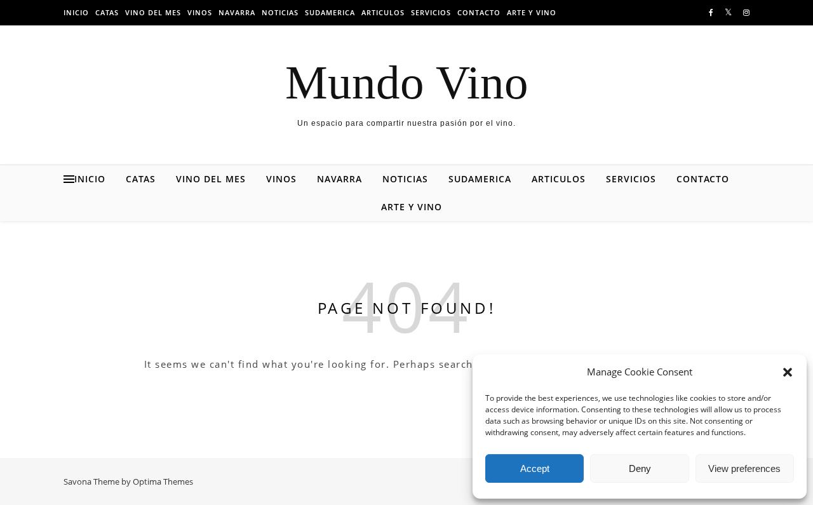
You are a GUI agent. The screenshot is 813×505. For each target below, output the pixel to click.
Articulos (383, 12)
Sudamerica (330, 12)
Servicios (431, 12)
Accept (534, 468)
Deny (640, 468)
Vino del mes (153, 12)
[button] (787, 372)
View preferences (744, 468)
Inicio (76, 12)
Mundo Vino (406, 82)
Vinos (199, 12)
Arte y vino (531, 12)
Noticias (280, 12)
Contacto (479, 12)
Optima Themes (163, 481)
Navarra (236, 12)
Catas (107, 12)
